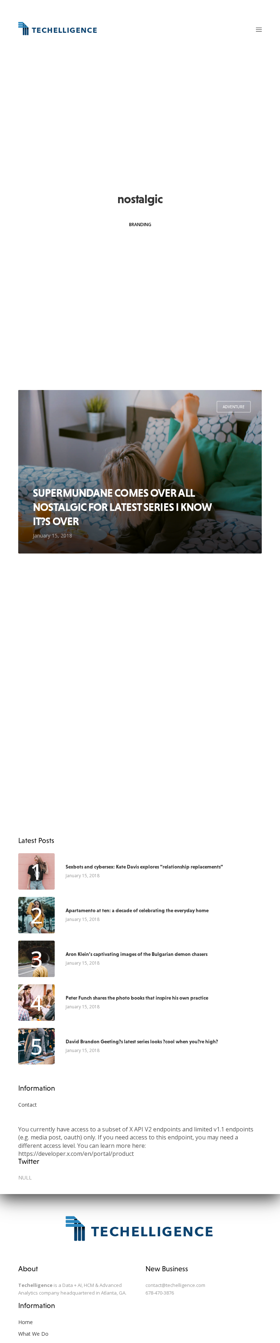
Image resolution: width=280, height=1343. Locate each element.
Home (25, 1322)
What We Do (33, 1333)
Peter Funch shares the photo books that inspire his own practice (137, 998)
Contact (27, 1104)
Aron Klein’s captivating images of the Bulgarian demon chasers (136, 954)
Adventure (234, 406)
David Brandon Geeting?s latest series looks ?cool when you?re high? (142, 1041)
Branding (140, 224)
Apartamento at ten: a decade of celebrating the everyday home (137, 910)
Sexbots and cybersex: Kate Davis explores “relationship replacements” (144, 867)
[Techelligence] (58, 29)
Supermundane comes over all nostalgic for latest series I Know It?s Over (122, 507)
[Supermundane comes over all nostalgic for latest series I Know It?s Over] (140, 472)
